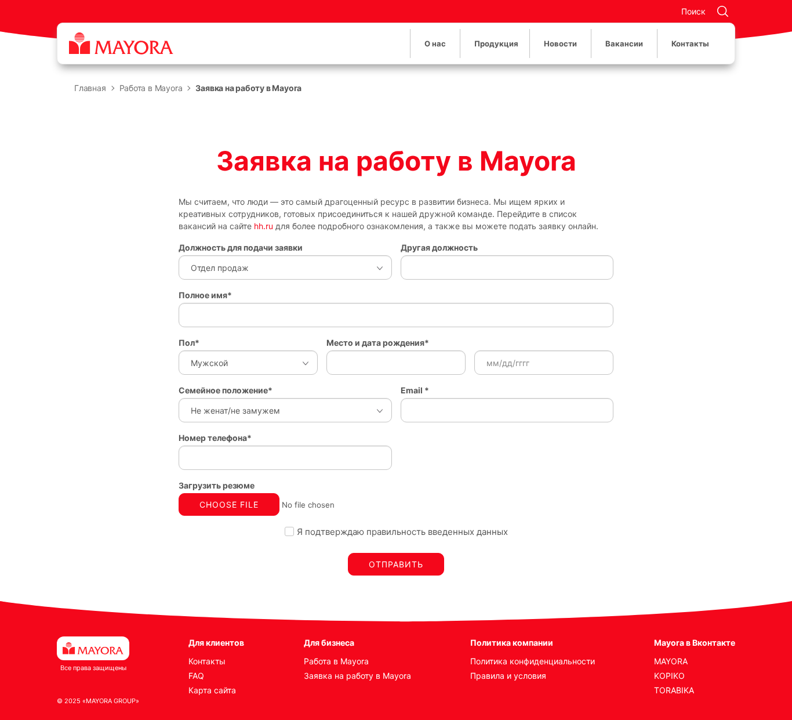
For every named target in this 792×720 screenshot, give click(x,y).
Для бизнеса (329, 642)
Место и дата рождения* (377, 343)
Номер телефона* (215, 438)
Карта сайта (212, 690)
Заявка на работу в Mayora (357, 676)
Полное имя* (205, 295)
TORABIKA (674, 690)
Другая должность (439, 247)
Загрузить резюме (217, 485)
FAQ (196, 676)
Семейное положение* (226, 390)
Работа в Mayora (336, 661)
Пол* (189, 343)
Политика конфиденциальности (532, 661)
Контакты (690, 43)
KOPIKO (669, 676)
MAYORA (671, 661)
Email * (415, 390)
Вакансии (624, 43)
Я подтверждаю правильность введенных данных (402, 531)
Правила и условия (508, 676)
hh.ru (263, 226)
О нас (435, 43)
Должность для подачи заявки (241, 247)
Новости (560, 43)
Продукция (496, 43)
